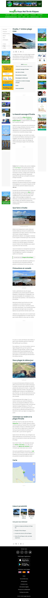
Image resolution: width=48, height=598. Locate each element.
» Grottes (4, 48)
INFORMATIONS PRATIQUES (11, 16)
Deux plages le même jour (22, 78)
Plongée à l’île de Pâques (20, 530)
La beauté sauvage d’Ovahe (22, 69)
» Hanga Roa (5, 31)
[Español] (24, 572)
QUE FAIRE (20, 14)
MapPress (26, 482)
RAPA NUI (8, 14)
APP (28, 16)
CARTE (24, 16)
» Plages (4, 45)
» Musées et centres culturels (6, 34)
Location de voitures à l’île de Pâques (23, 533)
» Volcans (4, 43)
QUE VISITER (13, 14)
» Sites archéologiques (5, 38)
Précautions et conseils (21, 75)
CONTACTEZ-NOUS (34, 16)
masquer (25, 64)
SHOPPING (26, 14)
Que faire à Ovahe (20, 72)
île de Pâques (18, 167)
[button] (24, 472)
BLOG (19, 16)
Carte (17, 85)
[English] (20, 572)
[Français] (28, 572)
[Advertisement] (24, 103)
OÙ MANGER (33, 14)
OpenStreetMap (33, 482)
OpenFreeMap (29, 482)
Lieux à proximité (20, 88)
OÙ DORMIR (39, 14)
